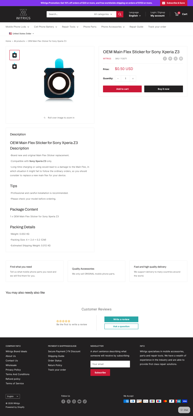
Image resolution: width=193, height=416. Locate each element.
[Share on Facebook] (165, 58)
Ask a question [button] (121, 326)
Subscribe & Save (176, 3)
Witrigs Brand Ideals (16, 351)
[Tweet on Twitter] (176, 58)
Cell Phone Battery (44, 26)
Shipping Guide (56, 356)
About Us (11, 356)
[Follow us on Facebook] (63, 401)
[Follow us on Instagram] (74, 401)
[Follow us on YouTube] (79, 401)
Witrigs (107, 58)
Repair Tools (68, 26)
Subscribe (100, 372)
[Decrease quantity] (118, 79)
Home (8, 41)
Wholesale (11, 365)
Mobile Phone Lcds (16, 26)
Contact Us (12, 360)
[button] (21, 33)
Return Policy (55, 365)
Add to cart (122, 89)
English (10, 396)
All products (19, 41)
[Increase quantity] (133, 79)
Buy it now (163, 89)
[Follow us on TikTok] (85, 401)
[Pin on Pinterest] (170, 58)
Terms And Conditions (17, 374)
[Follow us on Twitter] (69, 401)
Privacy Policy (13, 369)
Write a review (121, 319)
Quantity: (108, 78)
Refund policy (13, 378)
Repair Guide (136, 26)
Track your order (157, 26)
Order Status (55, 360)
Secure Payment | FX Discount (64, 351)
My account (158, 15)
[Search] (119, 14)
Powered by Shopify (15, 407)
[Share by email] (181, 58)
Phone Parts (89, 26)
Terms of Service (15, 383)
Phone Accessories (111, 26)
